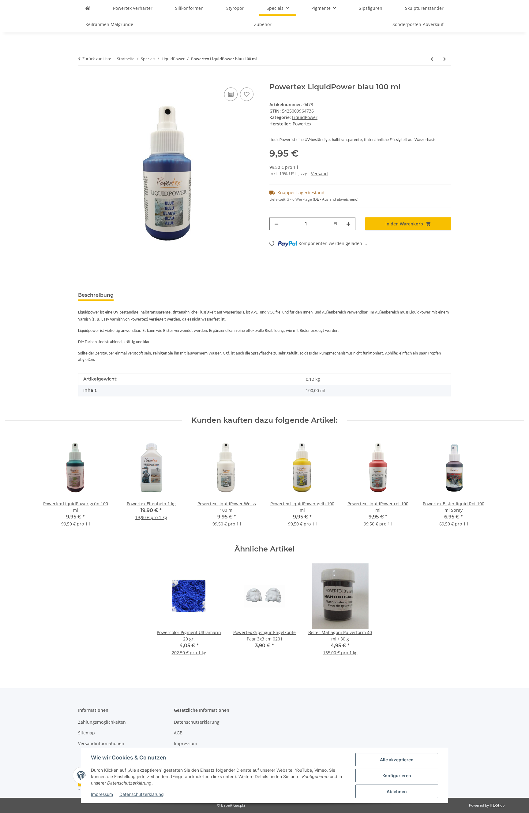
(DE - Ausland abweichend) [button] (335, 199)
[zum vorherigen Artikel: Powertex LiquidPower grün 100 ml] (432, 58)
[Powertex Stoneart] (88, 8)
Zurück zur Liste (96, 58)
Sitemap (86, 733)
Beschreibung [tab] (96, 295)
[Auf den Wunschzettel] (246, 94)
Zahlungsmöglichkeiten (102, 722)
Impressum (102, 794)
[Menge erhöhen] (348, 223)
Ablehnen (397, 791)
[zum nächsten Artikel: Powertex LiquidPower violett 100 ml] (444, 58)
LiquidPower (304, 117)
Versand (319, 173)
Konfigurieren (396, 775)
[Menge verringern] (276, 223)
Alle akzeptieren (397, 759)
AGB (178, 733)
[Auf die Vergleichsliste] (231, 94)
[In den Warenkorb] (83, 79)
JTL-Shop (497, 805)
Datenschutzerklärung (141, 794)
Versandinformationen (101, 743)
